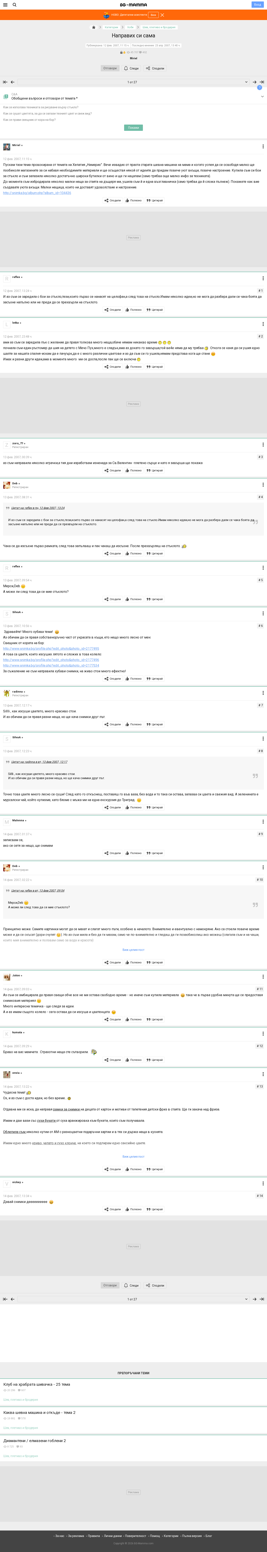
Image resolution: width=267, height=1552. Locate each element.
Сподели (158, 68)
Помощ (155, 1536)
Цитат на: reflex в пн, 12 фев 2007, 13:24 (37, 508)
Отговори (110, 68)
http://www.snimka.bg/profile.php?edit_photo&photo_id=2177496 (51, 660)
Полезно (136, 200)
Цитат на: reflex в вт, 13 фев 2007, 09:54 (37, 890)
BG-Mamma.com (144, 1543)
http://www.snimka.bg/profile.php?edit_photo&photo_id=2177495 (51, 649)
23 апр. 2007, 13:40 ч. (167, 45)
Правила (94, 1536)
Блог (209, 1536)
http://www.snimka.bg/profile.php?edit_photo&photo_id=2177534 (51, 665)
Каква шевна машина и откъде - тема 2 (39, 1412)
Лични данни (113, 1536)
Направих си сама (133, 36)
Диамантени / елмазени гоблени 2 (34, 1440)
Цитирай (157, 200)
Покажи (133, 127)
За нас (59, 1536)
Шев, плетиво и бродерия (20, 1399)
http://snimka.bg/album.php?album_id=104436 (37, 193)
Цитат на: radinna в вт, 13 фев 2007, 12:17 (39, 761)
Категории (171, 1536)
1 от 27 (132, 82)
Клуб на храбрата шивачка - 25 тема (36, 1384)
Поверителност (135, 1536)
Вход (257, 4)
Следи (134, 68)
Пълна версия (192, 1536)
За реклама (76, 1536)
